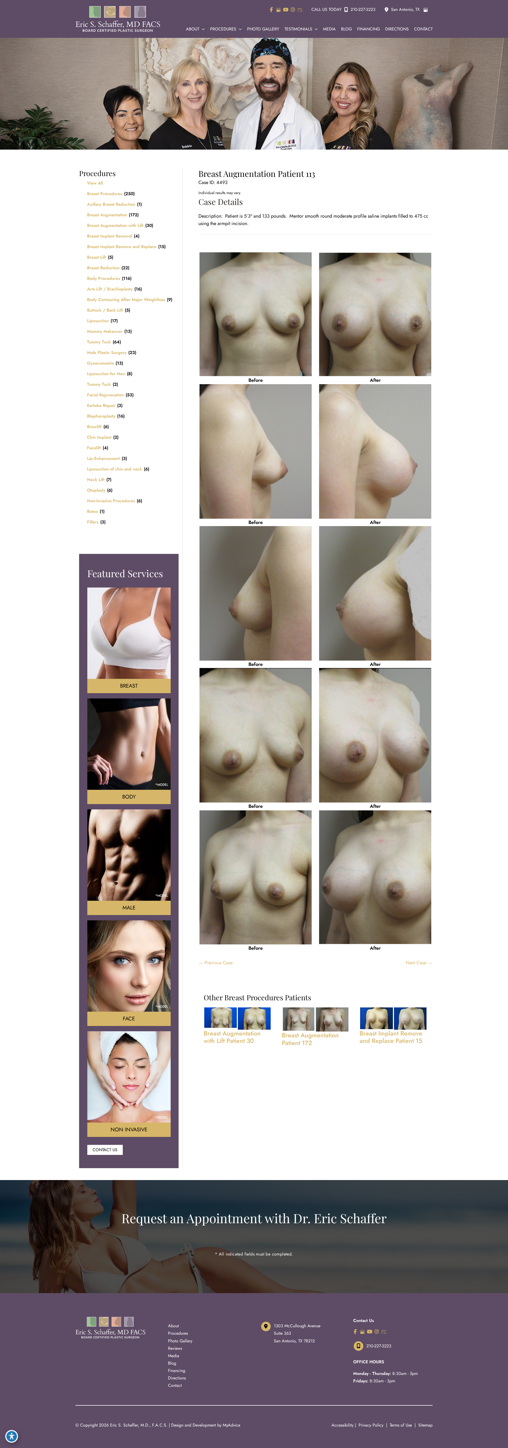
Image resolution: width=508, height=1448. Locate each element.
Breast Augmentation (107, 215)
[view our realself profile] (299, 10)
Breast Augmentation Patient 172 (310, 1039)
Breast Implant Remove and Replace (121, 247)
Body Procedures (103, 278)
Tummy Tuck (99, 342)
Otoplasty (96, 490)
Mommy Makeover (105, 331)
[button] (105, 1149)
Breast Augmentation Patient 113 (256, 173)
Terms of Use (400, 1425)
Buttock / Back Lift (105, 310)
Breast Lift (96, 257)
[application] (202, 29)
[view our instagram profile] (292, 10)
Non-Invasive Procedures (111, 501)
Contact (175, 1385)
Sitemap (425, 1425)
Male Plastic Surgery (106, 352)
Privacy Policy (371, 1425)
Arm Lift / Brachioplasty (110, 289)
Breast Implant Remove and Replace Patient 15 (391, 1037)
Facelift (94, 448)
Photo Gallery (180, 1341)
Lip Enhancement (103, 458)
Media (173, 1356)
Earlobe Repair (101, 405)
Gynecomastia (100, 363)
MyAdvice (231, 1425)
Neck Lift (96, 480)
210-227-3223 (363, 9)
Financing (176, 1371)
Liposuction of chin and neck (114, 469)
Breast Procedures (104, 194)
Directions (177, 1378)
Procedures (178, 1333)
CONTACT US (105, 1150)
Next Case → (419, 962)
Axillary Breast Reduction (111, 204)
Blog (172, 1363)
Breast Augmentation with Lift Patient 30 (232, 1037)
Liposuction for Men (106, 374)
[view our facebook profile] (271, 10)
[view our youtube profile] (285, 10)
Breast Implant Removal (109, 236)
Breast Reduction (103, 268)
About (173, 1326)
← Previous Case (215, 962)
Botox (92, 511)
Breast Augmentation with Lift (115, 225)
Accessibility (342, 1425)
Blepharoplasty (101, 416)
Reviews (175, 1348)
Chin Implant (99, 437)
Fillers (92, 522)
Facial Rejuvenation (105, 395)
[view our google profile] (278, 10)
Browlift (94, 427)
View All (95, 183)
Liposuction (98, 321)
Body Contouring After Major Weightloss (126, 300)
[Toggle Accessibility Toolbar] (11, 1436)
